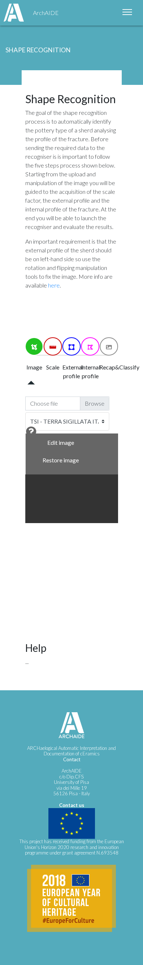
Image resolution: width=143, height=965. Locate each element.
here (54, 285)
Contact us (71, 805)
